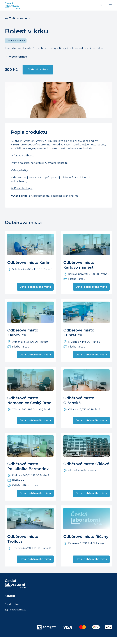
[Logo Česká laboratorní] (12, 5)
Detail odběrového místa (35, 286)
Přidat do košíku (38, 69)
